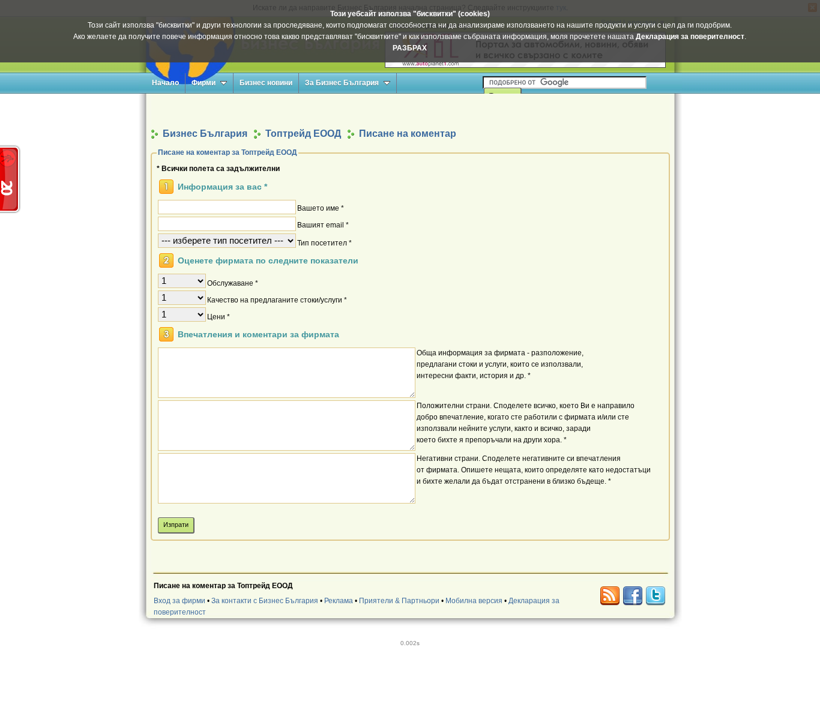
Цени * (218, 316)
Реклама (338, 601)
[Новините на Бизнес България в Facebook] (632, 596)
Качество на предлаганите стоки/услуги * (277, 299)
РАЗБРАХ (410, 48)
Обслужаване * (232, 282)
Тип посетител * (324, 242)
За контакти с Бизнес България (264, 601)
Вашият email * (323, 224)
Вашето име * (320, 207)
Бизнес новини (266, 83)
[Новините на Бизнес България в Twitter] (655, 596)
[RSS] (610, 596)
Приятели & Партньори (399, 601)
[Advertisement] (410, 110)
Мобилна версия (473, 601)
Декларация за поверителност (690, 36)
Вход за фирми (179, 601)
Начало (165, 83)
